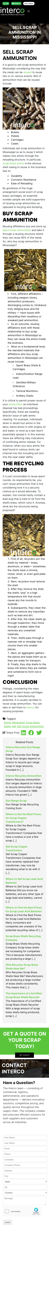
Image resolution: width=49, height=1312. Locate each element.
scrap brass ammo (13, 163)
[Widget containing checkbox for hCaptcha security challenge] (22, 1211)
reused (27, 72)
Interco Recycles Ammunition (23, 775)
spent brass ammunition (17, 230)
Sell (14, 726)
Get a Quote (28, 3)
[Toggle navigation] (28, 11)
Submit (7, 1222)
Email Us (17, 3)
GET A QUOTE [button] (24, 1055)
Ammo (7, 722)
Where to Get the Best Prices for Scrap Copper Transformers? (23, 818)
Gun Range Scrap (16, 800)
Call (6, 3)
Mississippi (18, 722)
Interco (30, 707)
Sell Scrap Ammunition (30, 726)
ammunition (15, 404)
